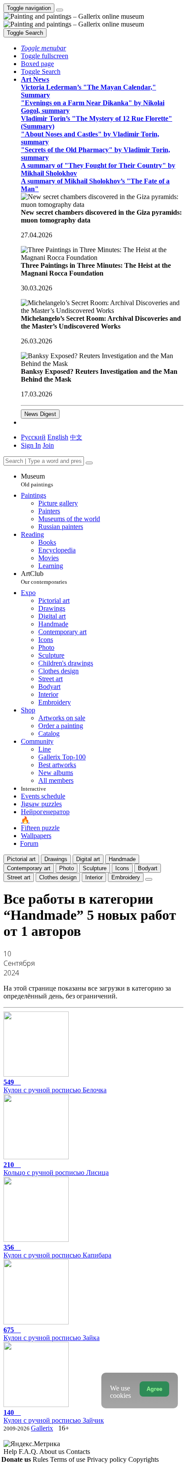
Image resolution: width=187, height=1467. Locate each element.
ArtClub (44, 577)
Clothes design (58, 877)
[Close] (89, 463)
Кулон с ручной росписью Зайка (51, 1333)
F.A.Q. (29, 1451)
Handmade (122, 859)
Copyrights (143, 1459)
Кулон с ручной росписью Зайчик (53, 1416)
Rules (41, 1459)
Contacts (78, 1451)
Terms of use (68, 1459)
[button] (43, 48)
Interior (94, 877)
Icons (122, 868)
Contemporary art (28, 868)
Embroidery (125, 877)
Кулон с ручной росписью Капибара (57, 1251)
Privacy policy (107, 1459)
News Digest (40, 414)
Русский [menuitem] (33, 437)
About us (52, 1451)
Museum (37, 480)
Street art (18, 877)
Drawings (55, 859)
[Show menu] (59, 10)
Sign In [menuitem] (31, 445)
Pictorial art (21, 859)
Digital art (88, 859)
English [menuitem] (57, 437)
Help (11, 1451)
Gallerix (42, 1428)
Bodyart (147, 868)
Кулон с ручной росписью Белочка (55, 1086)
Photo (66, 868)
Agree (154, 1389)
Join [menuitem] (48, 445)
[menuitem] (76, 437)
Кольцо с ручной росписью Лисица (56, 1168)
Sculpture (95, 868)
